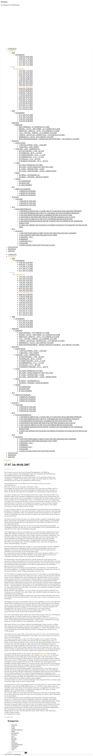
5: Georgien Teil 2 (25, 241)
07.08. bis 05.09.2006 (26, 57)
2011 (13, 187)
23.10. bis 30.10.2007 (26, 103)
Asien (13, 726)
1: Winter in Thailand (27, 201)
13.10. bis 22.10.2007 (26, 101)
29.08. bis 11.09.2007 (26, 93)
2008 (13, 111)
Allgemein (14, 725)
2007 (13, 67)
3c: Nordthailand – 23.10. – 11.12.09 (32, 155)
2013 (13, 207)
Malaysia (14, 738)
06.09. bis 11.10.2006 (26, 59)
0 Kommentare (8, 717)
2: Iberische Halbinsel (27, 193)
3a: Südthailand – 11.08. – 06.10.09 (31, 151)
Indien (17, 179)
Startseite (12, 49)
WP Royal (18, 754)
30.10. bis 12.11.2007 (26, 105)
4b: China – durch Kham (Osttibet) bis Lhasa (36, 167)
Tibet (12, 749)
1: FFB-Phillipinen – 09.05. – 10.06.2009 (32, 145)
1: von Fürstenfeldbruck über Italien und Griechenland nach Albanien (47, 233)
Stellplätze (13, 247)
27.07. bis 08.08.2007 (26, 87)
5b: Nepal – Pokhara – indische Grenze (34, 177)
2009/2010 (15, 141)
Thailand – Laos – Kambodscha (27, 149)
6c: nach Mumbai (25, 185)
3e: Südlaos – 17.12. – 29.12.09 (29, 159)
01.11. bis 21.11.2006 (26, 63)
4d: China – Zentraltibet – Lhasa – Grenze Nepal (38, 171)
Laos (12, 736)
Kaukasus (19, 231)
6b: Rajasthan (24, 183)
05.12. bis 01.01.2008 (26, 115)
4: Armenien (23, 239)
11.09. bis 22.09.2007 (26, 95)
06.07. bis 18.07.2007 (26, 83)
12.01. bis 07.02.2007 (26, 73)
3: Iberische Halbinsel (27, 195)
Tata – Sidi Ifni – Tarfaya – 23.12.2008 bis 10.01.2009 (38, 133)
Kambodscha (15, 733)
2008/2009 (15, 123)
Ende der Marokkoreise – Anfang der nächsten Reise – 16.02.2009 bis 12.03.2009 (49, 139)
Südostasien (20, 143)
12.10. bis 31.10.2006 (26, 61)
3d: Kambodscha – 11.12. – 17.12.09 (31, 157)
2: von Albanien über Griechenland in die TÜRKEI (38, 235)
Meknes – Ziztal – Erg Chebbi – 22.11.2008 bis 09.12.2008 (39, 129)
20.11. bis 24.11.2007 (26, 107)
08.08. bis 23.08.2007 (26, 89)
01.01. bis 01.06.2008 (26, 117)
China (17, 163)
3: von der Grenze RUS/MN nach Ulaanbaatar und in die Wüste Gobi (45, 215)
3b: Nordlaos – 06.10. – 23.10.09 (30, 153)
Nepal (17, 173)
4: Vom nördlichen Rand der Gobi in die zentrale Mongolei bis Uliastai (47, 217)
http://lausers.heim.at (45, 655)
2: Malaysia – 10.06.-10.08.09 (29, 147)
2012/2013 (15, 197)
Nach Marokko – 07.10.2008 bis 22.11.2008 (34, 127)
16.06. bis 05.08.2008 (26, 121)
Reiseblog (4, 2)
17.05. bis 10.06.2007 (26, 77)
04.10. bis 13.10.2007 (26, 99)
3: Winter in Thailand (27, 205)
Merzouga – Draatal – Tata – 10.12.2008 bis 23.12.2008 (39, 131)
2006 (13, 53)
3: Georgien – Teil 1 (26, 237)
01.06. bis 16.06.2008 (26, 119)
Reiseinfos (12, 249)
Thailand (19, 199)
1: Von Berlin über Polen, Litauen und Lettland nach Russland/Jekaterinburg (50, 211)
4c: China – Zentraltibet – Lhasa (31, 169)
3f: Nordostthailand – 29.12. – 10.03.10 (33, 161)
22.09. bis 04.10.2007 (26, 97)
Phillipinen (14, 743)
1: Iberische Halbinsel (27, 191)
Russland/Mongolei (23, 209)
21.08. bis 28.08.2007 (26, 91)
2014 (13, 229)
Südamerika (20, 55)
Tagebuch (12, 51)
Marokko (18, 125)
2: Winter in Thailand (27, 203)
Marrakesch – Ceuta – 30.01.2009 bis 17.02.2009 (36, 137)
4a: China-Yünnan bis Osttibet (31, 165)
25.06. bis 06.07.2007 (26, 81)
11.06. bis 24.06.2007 (26, 79)
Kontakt (11, 251)
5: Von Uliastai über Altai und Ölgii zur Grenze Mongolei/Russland (45, 219)
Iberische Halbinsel (23, 189)
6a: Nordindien (25, 181)
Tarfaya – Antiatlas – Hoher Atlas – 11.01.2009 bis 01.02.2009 (42, 135)
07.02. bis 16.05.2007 (26, 75)
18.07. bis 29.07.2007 (26, 85)
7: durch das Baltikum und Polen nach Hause (37, 245)
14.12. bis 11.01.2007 (26, 71)
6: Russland (23, 243)
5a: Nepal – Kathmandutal (29, 175)
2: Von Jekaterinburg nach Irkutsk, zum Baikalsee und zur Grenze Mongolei (49, 213)
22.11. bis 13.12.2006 (26, 65)
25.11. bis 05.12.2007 (26, 109)
